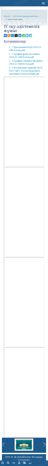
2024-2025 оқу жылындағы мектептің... (26, 16)
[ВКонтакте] (5, 35)
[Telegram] (30, 35)
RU (30, 463)
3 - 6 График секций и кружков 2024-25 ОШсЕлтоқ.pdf (25, 62)
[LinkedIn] (19, 35)
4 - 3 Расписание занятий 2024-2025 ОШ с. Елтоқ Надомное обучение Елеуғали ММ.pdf (26, 70)
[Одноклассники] (8, 35)
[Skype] (26, 35)
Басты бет (7, 16)
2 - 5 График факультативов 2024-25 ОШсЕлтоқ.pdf (24, 56)
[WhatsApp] (23, 35)
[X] (16, 35)
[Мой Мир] (12, 35)
